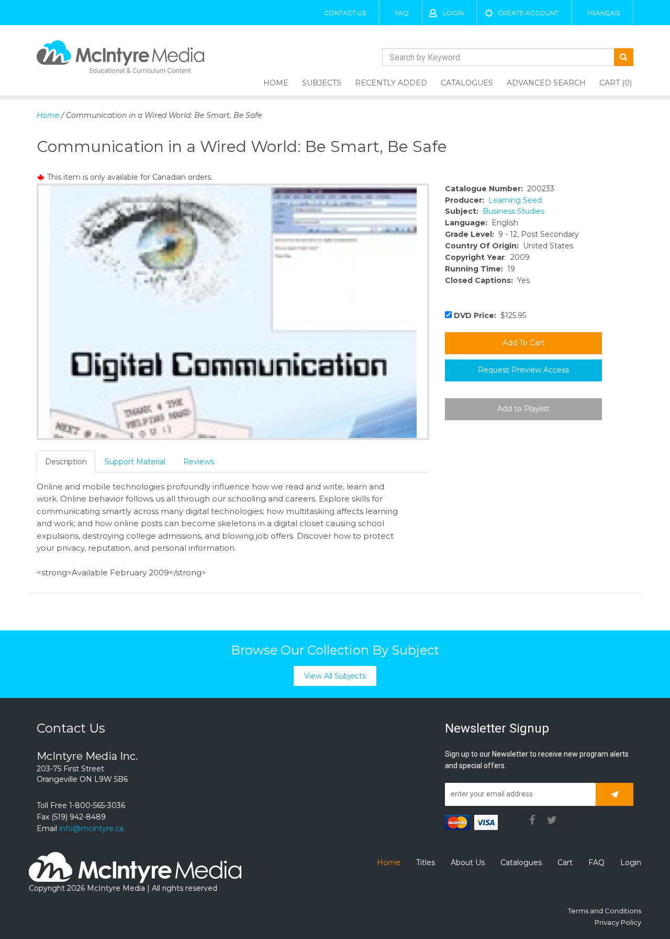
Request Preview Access (523, 370)
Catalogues (467, 83)
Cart (565, 862)
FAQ (402, 13)
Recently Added (391, 83)
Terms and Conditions (604, 911)
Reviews (198, 461)
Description (66, 461)
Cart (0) (615, 83)
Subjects (321, 83)
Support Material (135, 461)
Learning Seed (515, 200)
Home (275, 83)
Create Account (528, 13)
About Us (468, 862)
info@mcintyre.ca (91, 828)
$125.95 (490, 315)
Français (603, 13)
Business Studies (513, 211)
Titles (425, 862)
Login (453, 13)
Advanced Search (546, 83)
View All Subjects (335, 676)
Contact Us (345, 13)
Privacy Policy (618, 922)
